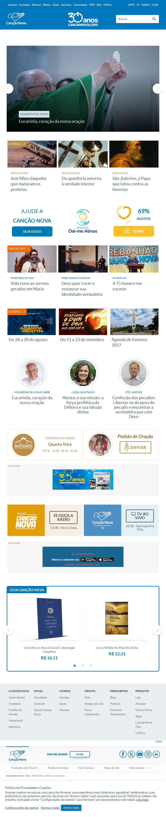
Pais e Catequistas (92, 712)
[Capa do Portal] (83, 18)
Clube (56, 4)
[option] (83, 89)
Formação (24, 4)
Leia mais (142, 799)
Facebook (123, 754)
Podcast (115, 703)
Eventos (12, 4)
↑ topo (158, 742)
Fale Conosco (86, 767)
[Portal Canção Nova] (16, 18)
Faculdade (40, 697)
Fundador (15, 703)
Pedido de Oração (58, 767)
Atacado (140, 703)
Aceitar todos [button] (71, 807)
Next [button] (158, 89)
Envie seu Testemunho (117, 712)
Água (138, 716)
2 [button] (83, 666)
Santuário (66, 4)
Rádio (146, 4)
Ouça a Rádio (65, 517)
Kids (87, 697)
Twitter (131, 754)
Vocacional (16, 720)
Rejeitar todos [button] (50, 808)
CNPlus (140, 733)
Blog (113, 697)
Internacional (136, 767)
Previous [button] (8, 89)
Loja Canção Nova (27, 590)
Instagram (148, 754)
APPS (131, 4)
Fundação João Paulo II (24, 767)
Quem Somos (17, 697)
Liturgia (64, 697)
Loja (138, 697)
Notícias (36, 4)
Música (47, 4)
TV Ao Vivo (141, 516)
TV (138, 4)
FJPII (92, 4)
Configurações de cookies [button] (22, 808)
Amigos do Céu (94, 703)
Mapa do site (111, 767)
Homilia (64, 710)
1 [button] (75, 666)
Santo (62, 703)
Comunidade (80, 4)
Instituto (39, 703)
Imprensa (14, 726)
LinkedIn (156, 754)
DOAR (138, 231)
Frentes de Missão (15, 712)
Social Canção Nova (43, 712)
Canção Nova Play (143, 724)
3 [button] (91, 666)
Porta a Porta (143, 710)
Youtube (139, 754)
